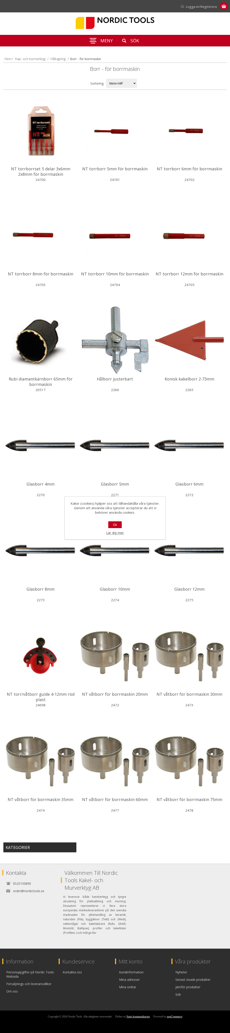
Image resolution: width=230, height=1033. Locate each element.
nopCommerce (174, 1016)
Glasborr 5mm (115, 484)
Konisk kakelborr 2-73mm (189, 379)
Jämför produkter (187, 987)
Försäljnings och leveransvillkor (28, 984)
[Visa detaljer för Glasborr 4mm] (40, 445)
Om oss (12, 991)
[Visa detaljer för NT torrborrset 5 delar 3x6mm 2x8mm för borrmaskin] (40, 130)
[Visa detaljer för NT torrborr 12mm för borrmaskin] (189, 235)
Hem (7, 59)
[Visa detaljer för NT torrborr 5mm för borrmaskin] (114, 130)
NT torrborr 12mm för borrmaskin (189, 274)
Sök (178, 994)
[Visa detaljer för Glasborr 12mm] (189, 550)
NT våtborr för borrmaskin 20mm (115, 694)
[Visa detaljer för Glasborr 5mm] (114, 445)
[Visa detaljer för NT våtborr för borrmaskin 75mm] (189, 761)
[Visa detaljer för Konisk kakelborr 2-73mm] (189, 340)
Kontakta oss (72, 972)
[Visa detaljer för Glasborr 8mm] (40, 550)
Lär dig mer (115, 532)
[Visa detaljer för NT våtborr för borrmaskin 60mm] (114, 761)
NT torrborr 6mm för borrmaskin (189, 168)
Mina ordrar (127, 987)
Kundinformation (131, 972)
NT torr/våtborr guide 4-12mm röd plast (41, 696)
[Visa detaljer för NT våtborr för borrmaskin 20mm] (114, 655)
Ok (115, 525)
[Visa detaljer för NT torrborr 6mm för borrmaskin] (189, 130)
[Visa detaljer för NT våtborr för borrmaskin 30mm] (189, 655)
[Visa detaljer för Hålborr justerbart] (114, 340)
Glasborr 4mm (41, 484)
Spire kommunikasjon (138, 1016)
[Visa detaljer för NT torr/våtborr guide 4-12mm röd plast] (40, 655)
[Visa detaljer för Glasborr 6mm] (189, 445)
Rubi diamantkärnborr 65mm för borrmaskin (41, 381)
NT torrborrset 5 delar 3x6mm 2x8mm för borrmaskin (40, 171)
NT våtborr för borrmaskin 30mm (189, 694)
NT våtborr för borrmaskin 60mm (115, 799)
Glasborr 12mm (189, 589)
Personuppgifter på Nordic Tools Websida (30, 974)
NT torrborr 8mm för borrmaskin (40, 274)
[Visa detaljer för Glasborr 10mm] (114, 550)
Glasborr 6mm (189, 484)
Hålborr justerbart (115, 379)
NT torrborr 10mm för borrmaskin (115, 274)
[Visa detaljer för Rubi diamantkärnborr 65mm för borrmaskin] (40, 340)
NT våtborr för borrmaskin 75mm (189, 799)
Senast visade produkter (192, 979)
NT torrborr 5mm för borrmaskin (115, 168)
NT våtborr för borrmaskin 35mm (40, 799)
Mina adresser (129, 979)
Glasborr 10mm (115, 589)
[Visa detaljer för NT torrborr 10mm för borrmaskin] (114, 235)
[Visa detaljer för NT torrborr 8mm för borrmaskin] (40, 235)
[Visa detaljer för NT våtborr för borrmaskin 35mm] (40, 761)
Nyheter (181, 972)
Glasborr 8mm (41, 589)
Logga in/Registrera (201, 6)
